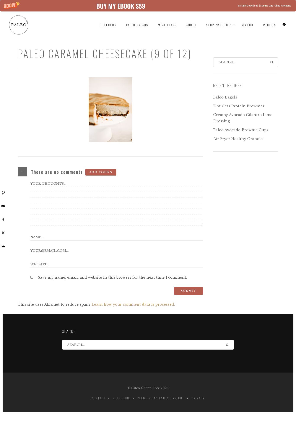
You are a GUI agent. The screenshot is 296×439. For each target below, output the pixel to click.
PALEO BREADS (137, 25)
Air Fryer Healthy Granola (238, 139)
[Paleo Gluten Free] (22, 25)
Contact (98, 398)
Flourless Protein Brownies (238, 106)
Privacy (198, 398)
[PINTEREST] (284, 24)
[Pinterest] (3, 192)
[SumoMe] (3, 246)
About (191, 25)
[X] (3, 233)
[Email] (3, 206)
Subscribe (121, 398)
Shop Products (219, 25)
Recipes (269, 25)
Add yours (100, 172)
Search (248, 25)
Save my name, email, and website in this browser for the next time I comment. (112, 277)
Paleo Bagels (225, 97)
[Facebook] (3, 219)
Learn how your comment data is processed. (133, 304)
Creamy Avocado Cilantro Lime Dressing (242, 118)
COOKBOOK (108, 25)
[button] (148, 5)
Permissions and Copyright (160, 398)
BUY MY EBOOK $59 (120, 5)
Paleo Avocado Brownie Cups (240, 130)
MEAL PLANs (167, 25)
